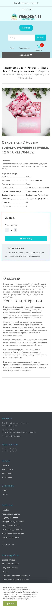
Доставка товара (9, 560)
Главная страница (14, 67)
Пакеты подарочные (11, 537)
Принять (10, 603)
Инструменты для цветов (13, 521)
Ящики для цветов (10, 518)
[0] (38, 47)
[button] (48, 90)
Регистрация (24, 48)
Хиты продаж (7, 469)
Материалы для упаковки (13, 533)
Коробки (5, 510)
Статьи (5, 494)
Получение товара (10, 567)
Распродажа (7, 473)
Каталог (26, 27)
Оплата (5, 571)
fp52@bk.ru (16, 436)
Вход (12, 48)
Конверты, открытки (22, 71)
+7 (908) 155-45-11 (26, 10)
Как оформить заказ (10, 564)
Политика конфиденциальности (16, 575)
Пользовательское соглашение (15, 579)
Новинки (5, 465)
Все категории (8, 544)
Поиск (40, 37)
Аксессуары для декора (12, 529)
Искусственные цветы (11, 525)
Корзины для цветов (11, 514)
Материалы (7, 477)
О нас (4, 490)
